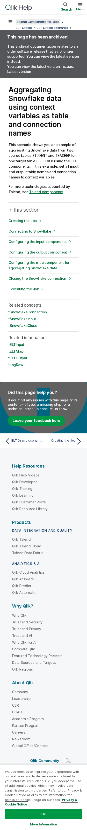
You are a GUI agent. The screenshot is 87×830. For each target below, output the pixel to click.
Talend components (46, 192)
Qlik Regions (22, 669)
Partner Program (25, 725)
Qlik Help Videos (26, 475)
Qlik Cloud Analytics (28, 572)
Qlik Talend (21, 539)
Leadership (21, 699)
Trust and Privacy (26, 629)
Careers (18, 732)
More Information (43, 824)
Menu (80, 9)
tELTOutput (17, 358)
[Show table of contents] (9, 21)
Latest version (19, 71)
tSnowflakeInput (22, 319)
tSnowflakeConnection (27, 312)
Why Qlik (19, 615)
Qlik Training (22, 489)
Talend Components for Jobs (38, 22)
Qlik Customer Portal (29, 502)
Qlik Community (44, 760)
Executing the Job (23, 289)
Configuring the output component (37, 252)
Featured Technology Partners (37, 656)
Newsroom (21, 739)
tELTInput (16, 344)
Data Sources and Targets (34, 662)
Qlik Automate (24, 592)
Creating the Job (22, 220)
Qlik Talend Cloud (26, 546)
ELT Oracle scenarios (52, 28)
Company (20, 692)
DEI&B (17, 712)
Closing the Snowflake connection (37, 278)
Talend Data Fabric (27, 553)
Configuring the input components (37, 241)
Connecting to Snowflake (29, 231)
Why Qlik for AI (24, 642)
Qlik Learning (23, 495)
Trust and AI (22, 636)
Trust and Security (27, 622)
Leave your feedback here (36, 420)
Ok (43, 814)
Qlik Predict (21, 586)
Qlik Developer (24, 482)
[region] (43, 797)
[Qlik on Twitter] (68, 760)
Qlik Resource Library (30, 509)
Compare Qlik (23, 649)
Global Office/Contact (30, 746)
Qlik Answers (23, 579)
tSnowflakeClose (22, 325)
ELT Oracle (24, 28)
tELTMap (15, 351)
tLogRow (15, 364)
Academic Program (28, 719)
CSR (15, 705)
